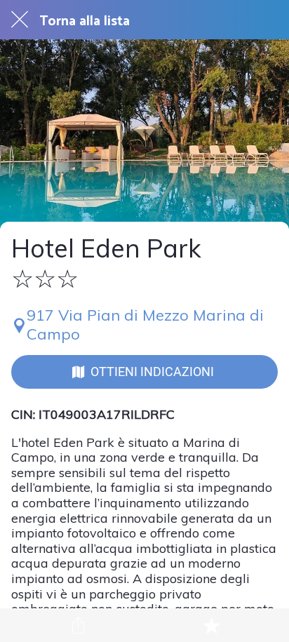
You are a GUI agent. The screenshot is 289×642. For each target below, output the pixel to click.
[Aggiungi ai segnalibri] (211, 625)
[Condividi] (78, 625)
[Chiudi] (19, 19)
